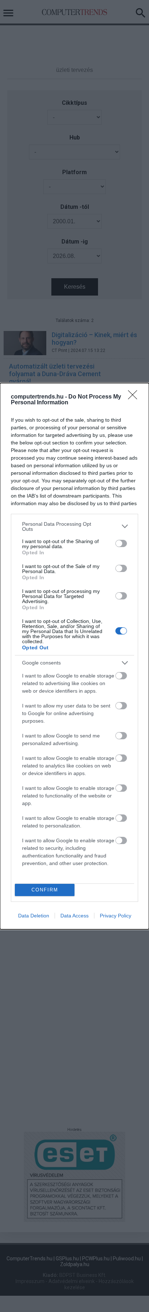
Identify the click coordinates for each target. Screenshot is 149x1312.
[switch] (121, 543)
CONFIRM (44, 889)
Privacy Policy (115, 916)
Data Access (74, 916)
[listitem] (74, 526)
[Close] (135, 397)
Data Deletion (33, 916)
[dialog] (74, 656)
